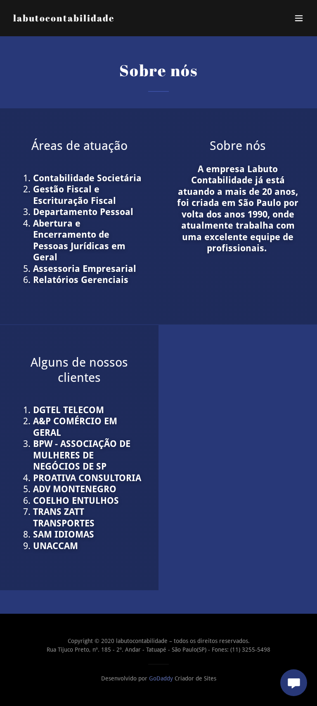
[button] (299, 18)
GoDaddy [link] (161, 678)
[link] (63, 19)
